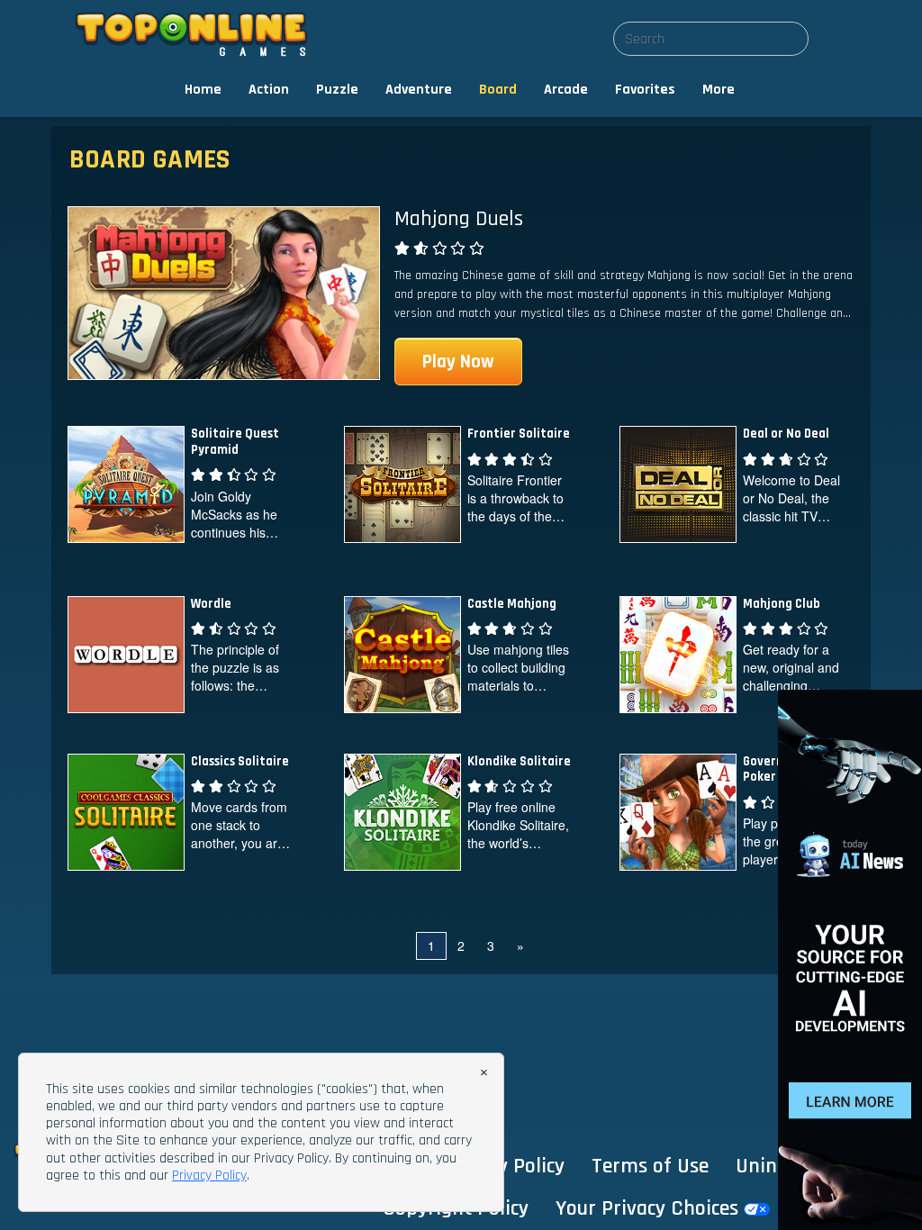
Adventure (418, 89)
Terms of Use (650, 1166)
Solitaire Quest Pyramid (235, 441)
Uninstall (776, 1166)
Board (498, 89)
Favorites (645, 89)
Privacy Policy (504, 1166)
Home (203, 89)
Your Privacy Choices (650, 1208)
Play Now (458, 361)
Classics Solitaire (240, 761)
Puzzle (337, 89)
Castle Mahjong (511, 603)
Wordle (211, 603)
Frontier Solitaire (518, 433)
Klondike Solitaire (519, 761)
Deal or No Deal (786, 433)
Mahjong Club (781, 603)
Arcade (566, 89)
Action (269, 89)
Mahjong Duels (458, 218)
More (718, 89)
